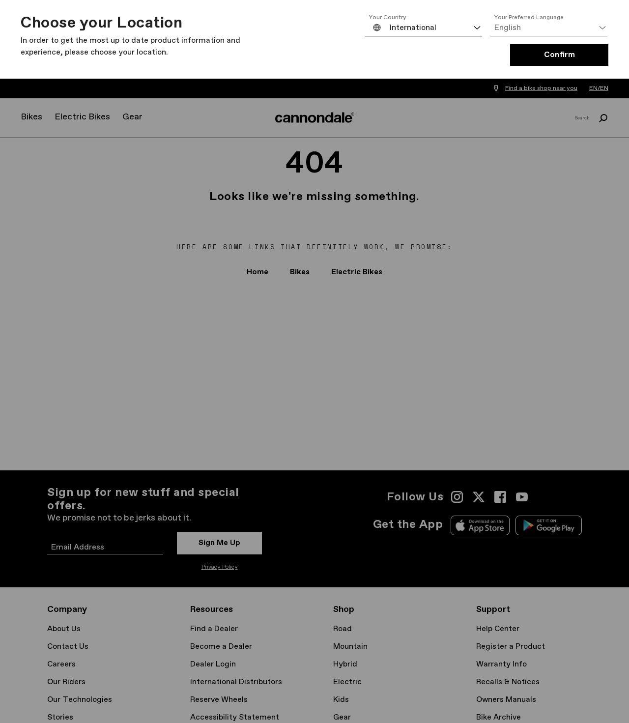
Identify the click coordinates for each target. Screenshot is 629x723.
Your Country (387, 18)
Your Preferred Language (529, 18)
